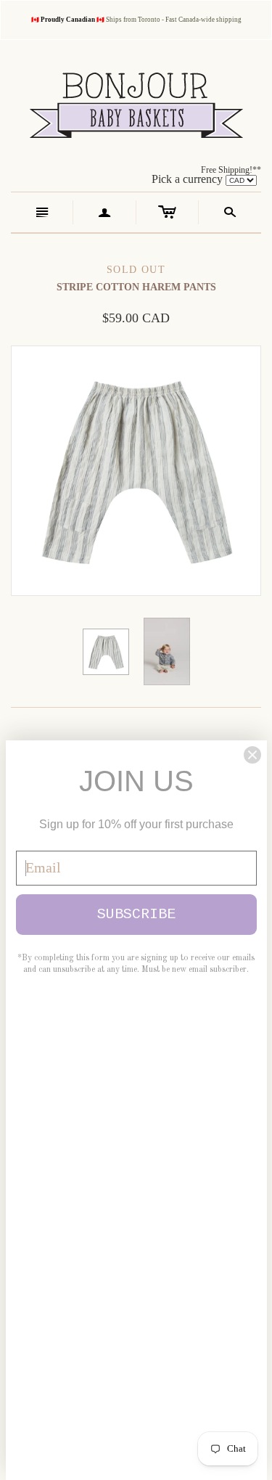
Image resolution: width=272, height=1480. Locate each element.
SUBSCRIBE (136, 914)
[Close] (252, 755)
